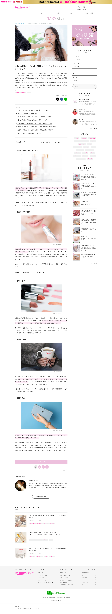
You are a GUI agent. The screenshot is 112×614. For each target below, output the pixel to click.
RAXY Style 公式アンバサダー (35, 523)
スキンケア (76, 56)
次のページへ (41, 462)
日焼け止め (52, 556)
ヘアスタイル (80, 150)
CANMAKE (52, 523)
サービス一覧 (18, 608)
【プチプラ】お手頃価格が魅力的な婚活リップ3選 (32, 120)
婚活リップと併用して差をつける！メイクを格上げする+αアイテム (37, 127)
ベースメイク (21, 90)
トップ (23, 13)
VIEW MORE (93, 128)
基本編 (93, 141)
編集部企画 (32, 556)
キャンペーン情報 (56, 13)
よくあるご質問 (89, 13)
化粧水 (92, 153)
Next (65, 470)
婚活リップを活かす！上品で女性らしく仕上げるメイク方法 (35, 130)
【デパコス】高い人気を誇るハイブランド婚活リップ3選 (34, 117)
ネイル (75, 74)
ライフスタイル (80, 158)
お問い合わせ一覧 (27, 608)
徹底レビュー (39, 556)
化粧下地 (45, 539)
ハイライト (45, 523)
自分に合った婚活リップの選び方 (27, 113)
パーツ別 (85, 153)
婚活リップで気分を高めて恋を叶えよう (29, 133)
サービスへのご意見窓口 (66, 580)
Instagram (84, 577)
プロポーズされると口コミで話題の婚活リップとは (32, 110)
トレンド (86, 147)
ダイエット (77, 156)
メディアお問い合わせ (65, 575)
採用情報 (68, 597)
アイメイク (76, 63)
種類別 (46, 556)
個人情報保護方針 (51, 597)
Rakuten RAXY (22, 7)
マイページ (41, 577)
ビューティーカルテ (43, 580)
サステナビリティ (38, 608)
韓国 (90, 144)
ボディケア (76, 67)
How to (17, 92)
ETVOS (51, 539)
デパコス (85, 156)
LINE (83, 580)
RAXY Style (39, 13)
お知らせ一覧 (63, 572)
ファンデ (93, 156)
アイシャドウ (77, 147)
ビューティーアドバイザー (44, 582)
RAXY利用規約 (63, 582)
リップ (29, 92)
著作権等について (61, 597)
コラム (75, 77)
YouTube (84, 585)
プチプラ (77, 153)
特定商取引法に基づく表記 (66, 585)
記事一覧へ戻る (41, 497)
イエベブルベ (89, 150)
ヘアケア (75, 70)
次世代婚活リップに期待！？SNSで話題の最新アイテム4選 (34, 123)
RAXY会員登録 (85, 572)
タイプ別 (90, 158)
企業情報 (44, 597)
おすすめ (23, 92)
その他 (75, 80)
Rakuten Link (85, 582)
